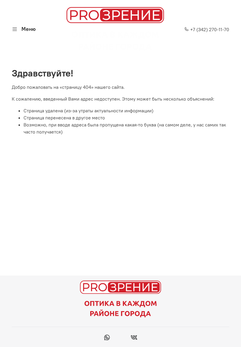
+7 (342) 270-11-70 (209, 29)
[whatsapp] (107, 338)
